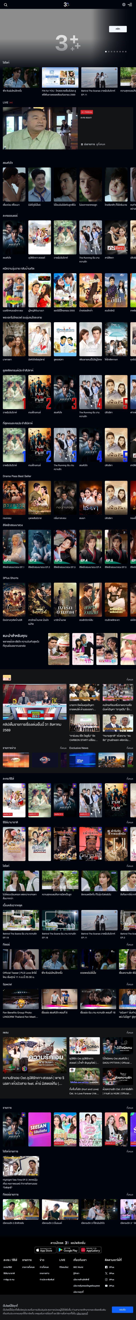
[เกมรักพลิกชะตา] (116, 600)
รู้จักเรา (76, 1273)
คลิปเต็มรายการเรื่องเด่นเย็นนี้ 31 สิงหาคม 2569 (32, 727)
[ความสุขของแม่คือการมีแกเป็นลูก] (60, 881)
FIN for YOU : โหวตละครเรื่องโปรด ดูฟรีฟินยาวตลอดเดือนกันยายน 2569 (59, 93)
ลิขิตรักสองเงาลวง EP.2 (39, 567)
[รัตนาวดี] (58, 649)
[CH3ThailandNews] (82, 760)
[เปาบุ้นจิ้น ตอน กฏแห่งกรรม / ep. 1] (90, 844)
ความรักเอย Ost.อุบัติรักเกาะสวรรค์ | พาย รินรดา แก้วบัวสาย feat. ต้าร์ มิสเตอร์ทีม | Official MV (33, 1081)
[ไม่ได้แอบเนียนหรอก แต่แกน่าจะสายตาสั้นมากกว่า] (21, 881)
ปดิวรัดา (108, 412)
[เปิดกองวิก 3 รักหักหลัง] (21, 1209)
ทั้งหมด (130, 679)
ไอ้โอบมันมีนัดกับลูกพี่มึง (65, 205)
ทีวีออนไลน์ (63, 1267)
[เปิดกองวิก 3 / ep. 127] (14, 1129)
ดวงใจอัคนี (110, 310)
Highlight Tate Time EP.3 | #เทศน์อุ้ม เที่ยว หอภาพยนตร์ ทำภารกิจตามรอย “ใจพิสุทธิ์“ (20, 1183)
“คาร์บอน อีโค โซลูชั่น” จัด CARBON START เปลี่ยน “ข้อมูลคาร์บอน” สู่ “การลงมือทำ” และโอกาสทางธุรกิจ (84, 738)
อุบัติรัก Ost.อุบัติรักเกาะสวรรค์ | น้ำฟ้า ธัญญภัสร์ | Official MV (82, 1061)
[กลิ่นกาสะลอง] (65, 498)
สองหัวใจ (7, 258)
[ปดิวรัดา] (116, 392)
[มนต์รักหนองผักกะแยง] (14, 290)
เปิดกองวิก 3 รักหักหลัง (13, 1223)
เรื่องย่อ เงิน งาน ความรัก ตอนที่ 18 (97, 1013)
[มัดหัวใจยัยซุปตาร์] (39, 339)
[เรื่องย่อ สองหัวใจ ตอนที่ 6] (60, 999)
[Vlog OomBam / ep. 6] (90, 1129)
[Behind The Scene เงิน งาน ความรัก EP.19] (21, 920)
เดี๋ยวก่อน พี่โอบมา (11, 205)
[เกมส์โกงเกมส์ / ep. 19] (116, 800)
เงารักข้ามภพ (60, 620)
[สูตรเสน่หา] (65, 339)
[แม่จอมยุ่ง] (107, 649)
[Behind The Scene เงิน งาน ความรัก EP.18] (60, 920)
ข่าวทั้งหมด (44, 1267)
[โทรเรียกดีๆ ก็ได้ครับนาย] (116, 184)
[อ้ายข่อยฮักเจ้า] (90, 290)
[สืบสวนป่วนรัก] (83, 649)
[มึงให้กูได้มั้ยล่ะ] (39, 184)
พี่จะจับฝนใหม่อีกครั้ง (12, 91)
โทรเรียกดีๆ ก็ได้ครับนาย (116, 205)
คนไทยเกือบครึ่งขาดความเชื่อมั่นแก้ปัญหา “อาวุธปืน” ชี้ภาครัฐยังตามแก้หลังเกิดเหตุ (117, 707)
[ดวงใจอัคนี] (116, 290)
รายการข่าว (44, 1273)
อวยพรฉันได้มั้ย (88, 973)
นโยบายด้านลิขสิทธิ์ (81, 1279)
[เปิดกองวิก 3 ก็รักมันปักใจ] (99, 1209)
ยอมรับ (122, 1309)
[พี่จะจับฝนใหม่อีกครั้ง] (21, 77)
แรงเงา (82, 518)
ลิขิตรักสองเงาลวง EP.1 (13, 567)
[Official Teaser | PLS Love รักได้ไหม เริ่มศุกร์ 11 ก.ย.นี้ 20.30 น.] (21, 959)
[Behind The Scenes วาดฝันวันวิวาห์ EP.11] (99, 77)
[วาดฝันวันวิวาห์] (65, 237)
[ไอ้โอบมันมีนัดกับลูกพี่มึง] (65, 184)
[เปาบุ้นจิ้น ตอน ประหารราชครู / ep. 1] (65, 844)
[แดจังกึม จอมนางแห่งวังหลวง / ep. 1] (39, 844)
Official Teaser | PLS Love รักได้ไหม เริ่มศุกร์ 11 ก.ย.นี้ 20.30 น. (20, 975)
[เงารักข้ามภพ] (65, 600)
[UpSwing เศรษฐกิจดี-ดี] (111, 760)
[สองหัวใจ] (14, 237)
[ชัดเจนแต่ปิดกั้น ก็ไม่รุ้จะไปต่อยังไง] (99, 881)
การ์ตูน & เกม (9, 1279)
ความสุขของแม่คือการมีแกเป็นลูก (57, 894)
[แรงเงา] (90, 498)
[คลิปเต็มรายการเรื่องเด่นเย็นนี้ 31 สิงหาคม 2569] (35, 702)
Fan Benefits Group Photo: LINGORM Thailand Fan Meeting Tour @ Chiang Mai (20, 1015)
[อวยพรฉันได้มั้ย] (98, 959)
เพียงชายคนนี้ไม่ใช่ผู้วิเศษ (90, 359)
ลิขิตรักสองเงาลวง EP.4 (90, 567)
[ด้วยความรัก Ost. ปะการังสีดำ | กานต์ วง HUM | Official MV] (118, 1076)
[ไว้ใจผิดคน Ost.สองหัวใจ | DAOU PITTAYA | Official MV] (118, 1045)
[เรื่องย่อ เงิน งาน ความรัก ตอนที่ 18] (98, 999)
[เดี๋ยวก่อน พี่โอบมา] (14, 184)
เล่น (120, 39)
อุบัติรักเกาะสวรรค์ (36, 258)
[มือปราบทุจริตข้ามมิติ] (14, 600)
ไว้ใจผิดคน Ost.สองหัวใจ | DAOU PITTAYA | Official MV (116, 1061)
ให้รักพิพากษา (111, 359)
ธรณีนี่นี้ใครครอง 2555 (64, 310)
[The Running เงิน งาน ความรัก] (90, 237)
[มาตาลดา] (14, 339)
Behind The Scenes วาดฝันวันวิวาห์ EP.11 (98, 93)
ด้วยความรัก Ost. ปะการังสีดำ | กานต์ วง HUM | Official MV (118, 1091)
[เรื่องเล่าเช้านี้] (16, 760)
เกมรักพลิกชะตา (112, 620)
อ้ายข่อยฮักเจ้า (86, 310)
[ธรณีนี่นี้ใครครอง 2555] (65, 290)
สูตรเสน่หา (58, 359)
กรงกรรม (7, 518)
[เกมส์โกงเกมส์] (39, 392)
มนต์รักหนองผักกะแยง (13, 310)
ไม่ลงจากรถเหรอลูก (88, 205)
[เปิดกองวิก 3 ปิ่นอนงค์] (60, 1209)
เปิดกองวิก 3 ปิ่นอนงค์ (52, 1223)
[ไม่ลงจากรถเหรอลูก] (90, 184)
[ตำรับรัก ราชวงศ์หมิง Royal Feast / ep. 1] (116, 844)
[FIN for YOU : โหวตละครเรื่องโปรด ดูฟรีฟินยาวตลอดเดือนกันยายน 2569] (60, 77)
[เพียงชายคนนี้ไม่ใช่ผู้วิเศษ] (90, 339)
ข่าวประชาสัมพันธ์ (47, 1279)
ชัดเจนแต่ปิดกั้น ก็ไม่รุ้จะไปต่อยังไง (96, 894)
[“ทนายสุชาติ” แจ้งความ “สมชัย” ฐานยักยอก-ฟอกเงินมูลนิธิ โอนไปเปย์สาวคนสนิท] (118, 723)
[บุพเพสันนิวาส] (39, 498)
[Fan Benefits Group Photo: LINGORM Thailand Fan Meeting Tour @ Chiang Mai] (21, 999)
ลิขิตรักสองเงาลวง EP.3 (64, 567)
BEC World (78, 1267)
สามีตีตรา (109, 258)
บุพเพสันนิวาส (34, 518)
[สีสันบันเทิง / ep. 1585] (39, 1129)
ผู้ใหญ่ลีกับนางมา (36, 310)
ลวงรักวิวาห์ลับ (86, 620)
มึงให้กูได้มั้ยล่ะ (34, 205)
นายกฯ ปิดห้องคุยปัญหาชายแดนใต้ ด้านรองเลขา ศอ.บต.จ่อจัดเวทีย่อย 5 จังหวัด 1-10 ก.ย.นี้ (81, 707)
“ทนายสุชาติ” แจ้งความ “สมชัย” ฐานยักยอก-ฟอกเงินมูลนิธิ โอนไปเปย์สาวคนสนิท (117, 738)
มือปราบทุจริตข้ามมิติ (12, 620)
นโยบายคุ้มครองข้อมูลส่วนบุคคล (86, 1286)
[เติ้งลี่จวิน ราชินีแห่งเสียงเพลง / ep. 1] (14, 844)
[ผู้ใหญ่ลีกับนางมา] (39, 290)
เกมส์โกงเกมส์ (34, 412)
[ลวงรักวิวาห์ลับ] (90, 600)
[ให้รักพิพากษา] (116, 339)
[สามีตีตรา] (116, 237)
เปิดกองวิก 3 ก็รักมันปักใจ (93, 1223)
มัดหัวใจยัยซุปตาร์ (36, 359)
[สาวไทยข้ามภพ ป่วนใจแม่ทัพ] (39, 600)
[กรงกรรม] (14, 498)
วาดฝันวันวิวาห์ (61, 258)
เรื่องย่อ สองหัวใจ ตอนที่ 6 (54, 1013)
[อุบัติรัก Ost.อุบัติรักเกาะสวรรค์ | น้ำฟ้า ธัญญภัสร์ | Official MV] (84, 1045)
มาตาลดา (7, 359)
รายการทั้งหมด (28, 1267)
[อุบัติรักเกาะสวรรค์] (39, 237)
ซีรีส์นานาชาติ (9, 1273)
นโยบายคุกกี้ (78, 1292)
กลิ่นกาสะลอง (60, 518)
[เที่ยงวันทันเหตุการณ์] (45, 760)
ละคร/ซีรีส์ (8, 1267)
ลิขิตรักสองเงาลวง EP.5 (115, 567)
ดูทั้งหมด (100, 144)
